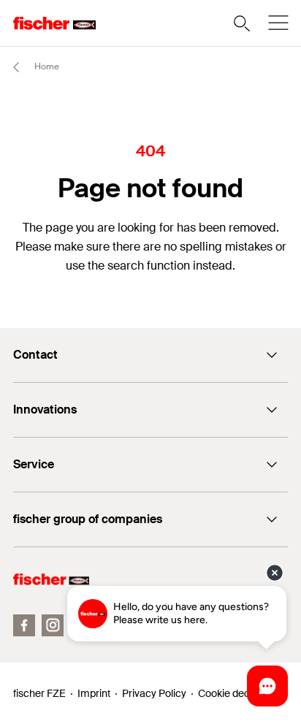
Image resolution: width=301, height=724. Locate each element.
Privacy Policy (154, 693)
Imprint (93, 693)
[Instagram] (53, 625)
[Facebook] (24, 625)
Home (45, 66)
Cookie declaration (241, 693)
